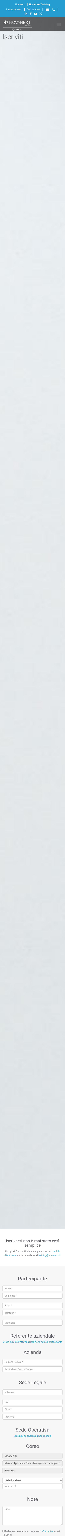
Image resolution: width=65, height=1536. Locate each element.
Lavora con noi (14, 9)
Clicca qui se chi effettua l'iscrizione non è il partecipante (32, 1342)
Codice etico (33, 9)
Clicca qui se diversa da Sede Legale (32, 1436)
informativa (47, 1531)
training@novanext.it (49, 1255)
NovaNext (20, 4)
